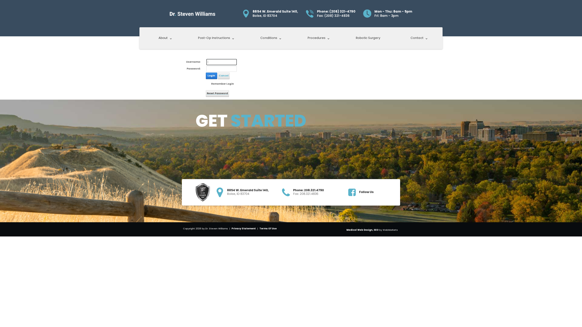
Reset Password (217, 93)
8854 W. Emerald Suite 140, (275, 11)
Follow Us (366, 192)
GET (247, 118)
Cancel (224, 75)
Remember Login (222, 84)
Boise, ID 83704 (265, 16)
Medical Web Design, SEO (362, 229)
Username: (193, 62)
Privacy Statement (244, 228)
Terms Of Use (268, 228)
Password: (194, 68)
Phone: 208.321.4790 (308, 190)
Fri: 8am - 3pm (386, 16)
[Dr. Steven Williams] (192, 13)
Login (211, 75)
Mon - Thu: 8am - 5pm (393, 11)
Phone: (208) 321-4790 (336, 11)
